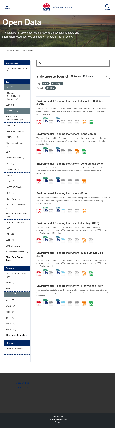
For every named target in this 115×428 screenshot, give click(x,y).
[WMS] (45, 118)
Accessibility (58, 417)
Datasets (32, 50)
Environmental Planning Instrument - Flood (62, 193)
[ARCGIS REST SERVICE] (52, 118)
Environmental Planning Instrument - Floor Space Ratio (69, 285)
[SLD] (71, 118)
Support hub (22, 383)
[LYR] (64, 148)
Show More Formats (15, 335)
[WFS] (58, 118)
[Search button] (39, 63)
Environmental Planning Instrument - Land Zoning (66, 134)
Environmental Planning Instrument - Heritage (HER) (67, 223)
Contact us (22, 387)
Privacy (57, 422)
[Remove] (47, 83)
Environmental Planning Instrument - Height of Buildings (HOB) (70, 102)
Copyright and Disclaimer (57, 419)
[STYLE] (64, 118)
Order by (75, 75)
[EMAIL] (78, 118)
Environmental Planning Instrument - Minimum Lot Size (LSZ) (69, 254)
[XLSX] (92, 118)
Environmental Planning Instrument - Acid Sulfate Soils (69, 163)
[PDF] (39, 118)
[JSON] (85, 118)
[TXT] (64, 208)
